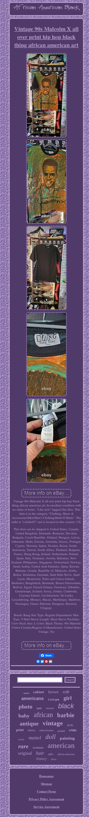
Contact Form (46, 791)
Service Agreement (46, 806)
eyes (39, 708)
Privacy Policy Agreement (46, 799)
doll (50, 736)
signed (26, 693)
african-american (66, 754)
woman (38, 747)
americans (32, 698)
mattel (35, 737)
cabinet (38, 692)
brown (53, 692)
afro (50, 754)
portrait (61, 731)
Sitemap (46, 783)
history (41, 759)
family (21, 739)
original (25, 753)
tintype (53, 699)
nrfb (66, 692)
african (43, 714)
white (73, 730)
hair (40, 753)
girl (68, 698)
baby (24, 715)
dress (53, 759)
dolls (70, 725)
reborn (31, 730)
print (20, 730)
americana (46, 730)
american (61, 745)
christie (50, 708)
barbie (65, 715)
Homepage (46, 776)
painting (67, 738)
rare (23, 746)
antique (29, 723)
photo (25, 707)
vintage (53, 723)
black (66, 706)
